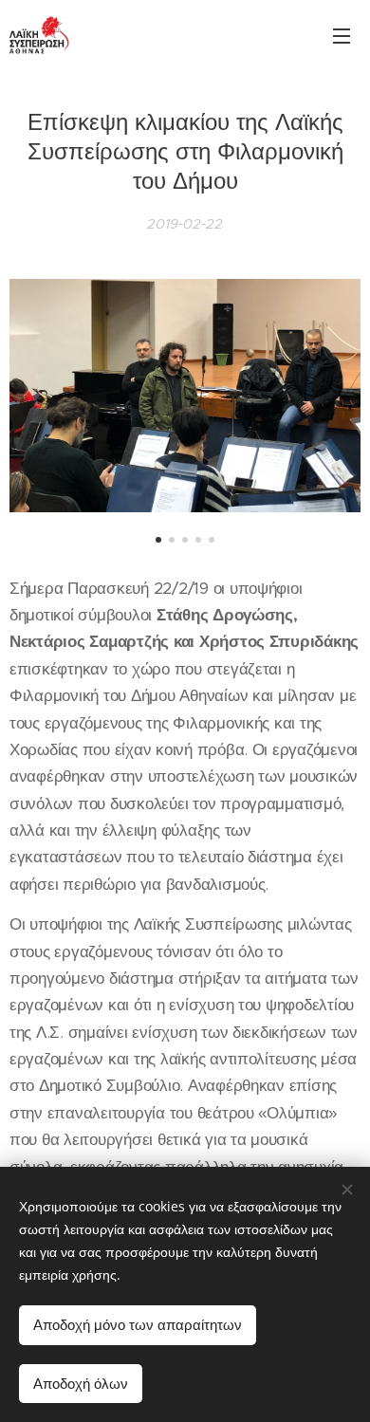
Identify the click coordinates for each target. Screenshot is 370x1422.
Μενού (342, 35)
